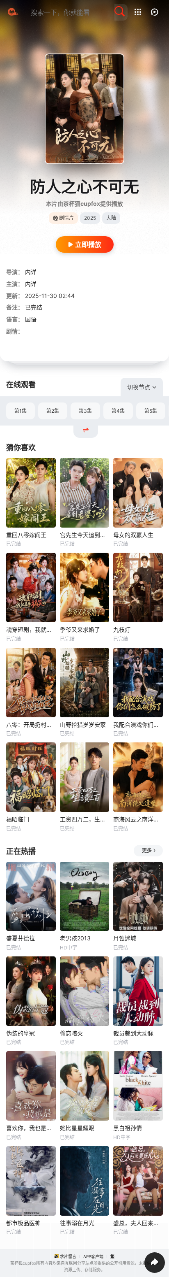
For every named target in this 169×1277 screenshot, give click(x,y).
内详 (31, 271)
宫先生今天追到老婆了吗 (85, 534)
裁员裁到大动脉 (133, 1033)
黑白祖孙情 (127, 1127)
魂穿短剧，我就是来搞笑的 (31, 629)
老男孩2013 (75, 938)
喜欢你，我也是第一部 (31, 1127)
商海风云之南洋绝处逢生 (138, 819)
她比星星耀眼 (77, 1127)
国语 (31, 319)
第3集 (85, 411)
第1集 (20, 411)
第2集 (52, 411)
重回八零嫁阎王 (26, 534)
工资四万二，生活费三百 (85, 819)
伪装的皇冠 (20, 1033)
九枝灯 (121, 629)
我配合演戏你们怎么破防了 (138, 724)
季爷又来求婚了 (80, 629)
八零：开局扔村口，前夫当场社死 (31, 724)
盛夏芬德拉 (20, 938)
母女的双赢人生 (133, 534)
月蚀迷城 (124, 938)
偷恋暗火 (71, 1033)
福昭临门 (17, 819)
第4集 (118, 411)
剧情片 (66, 218)
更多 (147, 850)
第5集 (150, 411)
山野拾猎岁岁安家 (83, 724)
